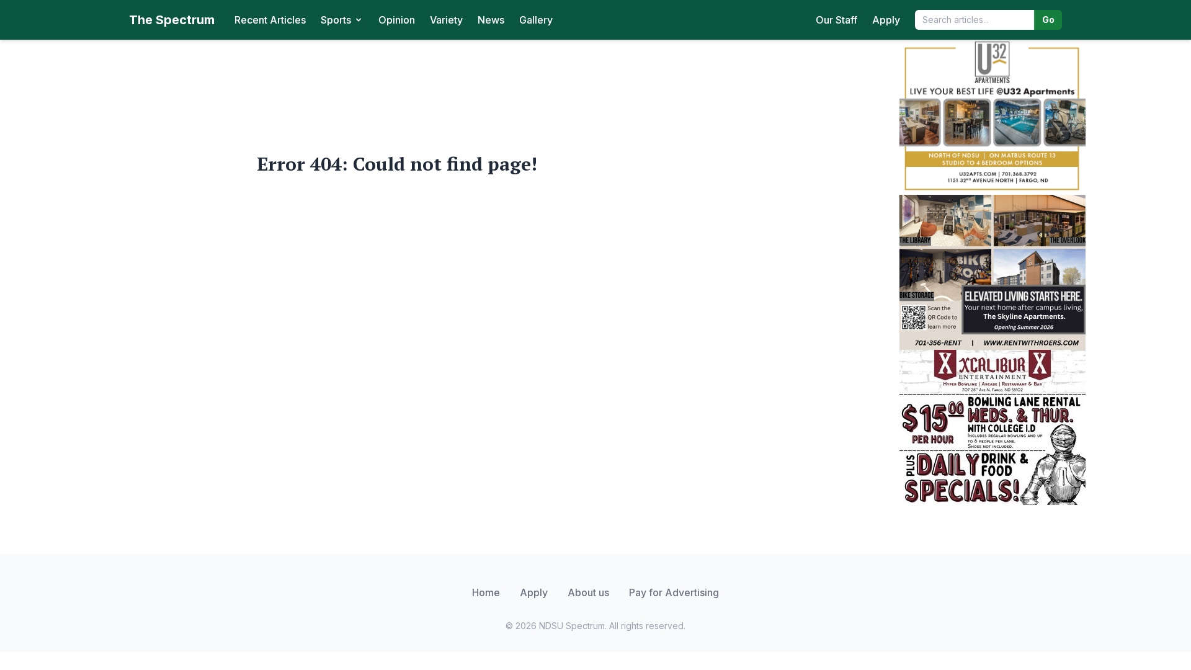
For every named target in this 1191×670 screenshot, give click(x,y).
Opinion (396, 20)
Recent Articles (270, 20)
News (491, 20)
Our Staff (836, 20)
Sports (336, 20)
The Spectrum (172, 19)
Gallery (536, 20)
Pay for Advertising (674, 592)
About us (588, 592)
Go (1048, 19)
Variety (446, 20)
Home (486, 592)
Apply (886, 20)
